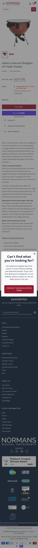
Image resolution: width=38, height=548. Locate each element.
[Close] (34, 253)
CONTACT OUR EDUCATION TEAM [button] (19, 289)
